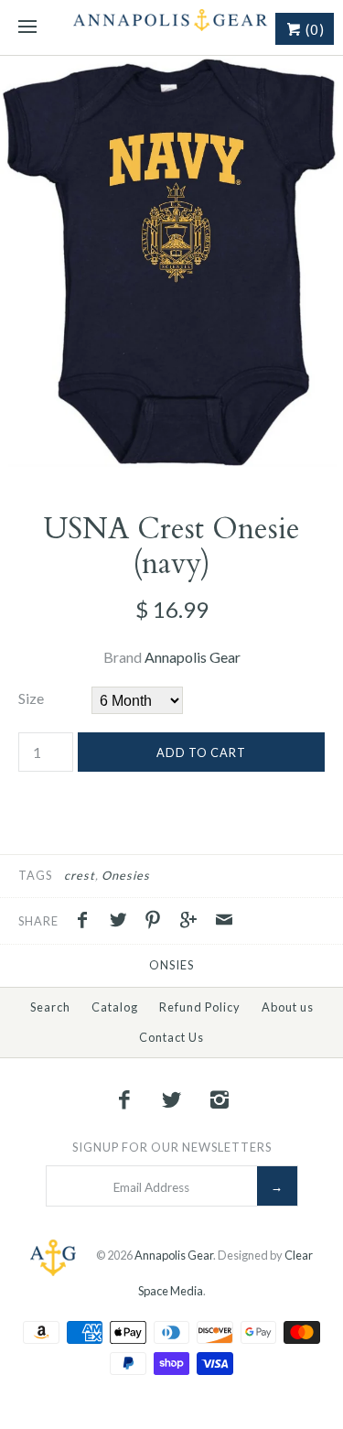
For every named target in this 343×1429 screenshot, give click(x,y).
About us (288, 1007)
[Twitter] (172, 1099)
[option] (171, 265)
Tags (35, 875)
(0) (313, 29)
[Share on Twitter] (122, 922)
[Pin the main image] (157, 922)
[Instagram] (218, 1099)
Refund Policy (200, 1007)
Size (31, 698)
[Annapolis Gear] (171, 27)
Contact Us (171, 1037)
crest (79, 875)
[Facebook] (124, 1099)
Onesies (126, 875)
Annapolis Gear (193, 657)
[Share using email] (224, 922)
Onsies (171, 965)
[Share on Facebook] (86, 922)
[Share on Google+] (193, 922)
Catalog (114, 1007)
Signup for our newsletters (172, 1147)
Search (50, 1007)
